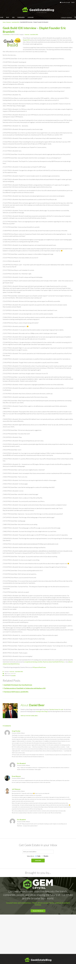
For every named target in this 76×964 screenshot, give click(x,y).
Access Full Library (38, 910)
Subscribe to (30, 856)
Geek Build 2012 (15, 22)
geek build (13, 673)
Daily (38, 856)
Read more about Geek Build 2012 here (53, 662)
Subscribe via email (65, 2)
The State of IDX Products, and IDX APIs (16, 692)
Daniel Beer (7, 34)
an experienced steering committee (33, 662)
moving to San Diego (42, 711)
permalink (13, 675)
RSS (73, 2)
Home (4, 22)
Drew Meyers (16, 776)
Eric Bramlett (21, 763)
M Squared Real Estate (39, 667)
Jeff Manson (16, 789)
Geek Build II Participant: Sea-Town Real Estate (18, 685)
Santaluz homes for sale (56, 709)
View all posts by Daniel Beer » (29, 715)
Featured (8, 22)
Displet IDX (26, 40)
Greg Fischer (16, 731)
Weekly (46, 856)
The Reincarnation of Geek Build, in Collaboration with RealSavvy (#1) (25, 688)
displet (8, 673)
